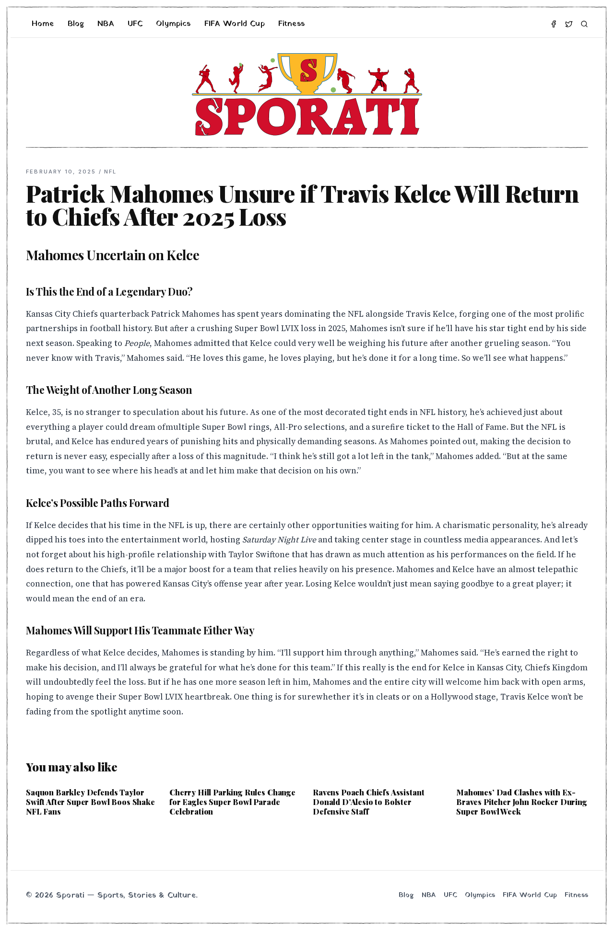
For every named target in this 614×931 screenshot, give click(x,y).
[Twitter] (569, 24)
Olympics (173, 24)
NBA (105, 24)
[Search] (584, 24)
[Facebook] (553, 24)
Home (43, 24)
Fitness (291, 24)
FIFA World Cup (234, 24)
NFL (110, 171)
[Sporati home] (307, 94)
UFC (135, 24)
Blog (76, 24)
